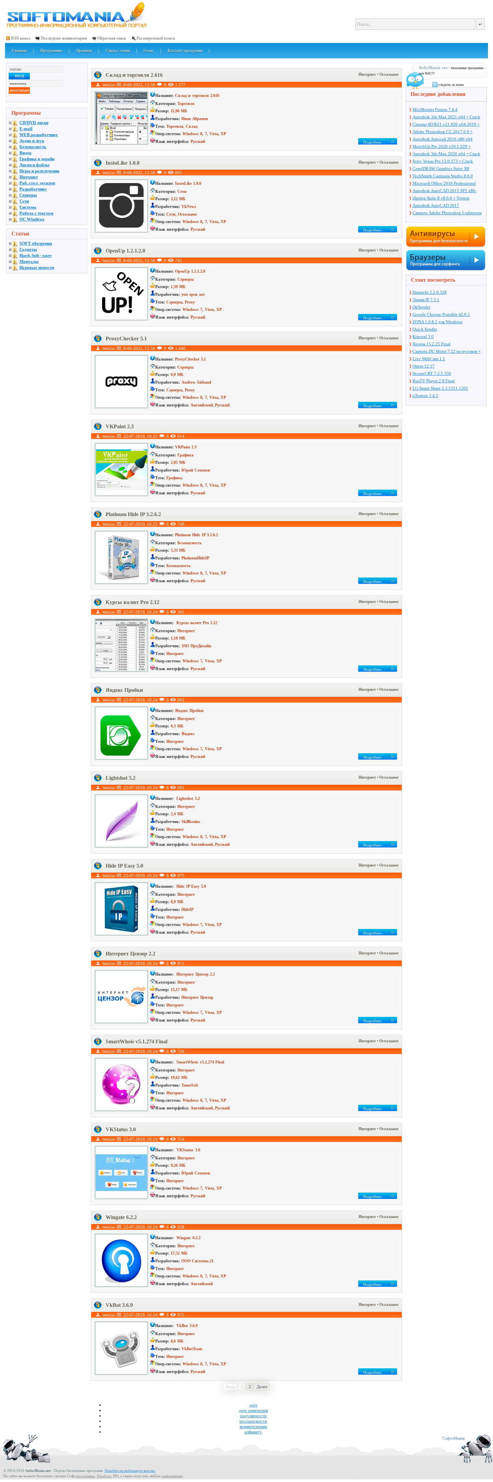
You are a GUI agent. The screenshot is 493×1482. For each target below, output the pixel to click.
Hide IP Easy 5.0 (124, 866)
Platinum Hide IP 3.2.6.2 (133, 514)
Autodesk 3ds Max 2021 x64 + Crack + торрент (446, 117)
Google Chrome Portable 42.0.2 (441, 314)
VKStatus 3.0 (121, 1129)
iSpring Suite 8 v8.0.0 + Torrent (441, 198)
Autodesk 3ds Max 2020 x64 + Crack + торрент (446, 154)
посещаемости (253, 1421)
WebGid (108, 85)
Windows (104, 1476)
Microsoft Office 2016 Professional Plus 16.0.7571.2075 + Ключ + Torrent (448, 184)
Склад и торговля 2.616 (134, 75)
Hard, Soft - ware (35, 255)
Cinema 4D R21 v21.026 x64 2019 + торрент (446, 125)
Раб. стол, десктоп (37, 182)
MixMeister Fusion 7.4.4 (435, 109)
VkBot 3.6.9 (119, 1305)
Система (27, 207)
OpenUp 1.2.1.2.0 (125, 251)
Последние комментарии (64, 38)
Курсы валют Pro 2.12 (132, 602)
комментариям (253, 1426)
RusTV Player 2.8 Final (434, 380)
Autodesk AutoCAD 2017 (436, 205)
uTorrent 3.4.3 (425, 395)
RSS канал (20, 38)
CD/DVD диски (33, 122)
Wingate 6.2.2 (121, 1217)
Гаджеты (28, 249)
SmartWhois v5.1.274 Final (136, 1041)
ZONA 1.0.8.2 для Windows (437, 321)
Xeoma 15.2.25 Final (431, 343)
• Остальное (387, 74)
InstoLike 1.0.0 (123, 163)
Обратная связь (111, 38)
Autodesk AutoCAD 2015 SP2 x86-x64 (445, 191)
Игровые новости (36, 267)
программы (85, 1476)
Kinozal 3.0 (423, 336)
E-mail (26, 128)
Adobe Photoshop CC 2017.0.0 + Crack (443, 132)
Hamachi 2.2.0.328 (430, 292)
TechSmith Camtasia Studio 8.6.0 (443, 175)
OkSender (421, 307)
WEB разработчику (38, 134)
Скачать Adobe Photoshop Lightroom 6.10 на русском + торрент (447, 213)
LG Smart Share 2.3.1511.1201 (440, 388)
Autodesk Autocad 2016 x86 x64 (443, 139)
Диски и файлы (34, 164)
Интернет (368, 74)
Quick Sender (425, 329)
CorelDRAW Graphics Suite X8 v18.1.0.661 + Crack (441, 169)
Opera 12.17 (424, 366)
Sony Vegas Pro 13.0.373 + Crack (443, 161)
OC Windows (31, 219)
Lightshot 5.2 (120, 778)
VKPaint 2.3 (120, 426)
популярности (253, 1415)
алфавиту (253, 1431)
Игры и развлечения (39, 170)
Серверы (28, 195)
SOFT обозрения (35, 243)
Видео (25, 152)
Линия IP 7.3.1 (426, 299)
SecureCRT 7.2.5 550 (432, 373)
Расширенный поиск (155, 38)
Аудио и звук (31, 140)
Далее (262, 1386)
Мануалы (29, 261)
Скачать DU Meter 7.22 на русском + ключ (447, 352)
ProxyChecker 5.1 (126, 338)
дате (253, 1405)
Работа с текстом (36, 213)
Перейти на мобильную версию (130, 1471)
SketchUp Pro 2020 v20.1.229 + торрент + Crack (442, 147)
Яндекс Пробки (124, 690)
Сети (24, 201)
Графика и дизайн (36, 158)
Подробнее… (374, 142)
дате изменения (253, 1410)
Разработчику (33, 188)
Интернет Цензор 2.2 (130, 953)
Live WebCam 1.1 (429, 358)
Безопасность (32, 146)
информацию (172, 1476)
